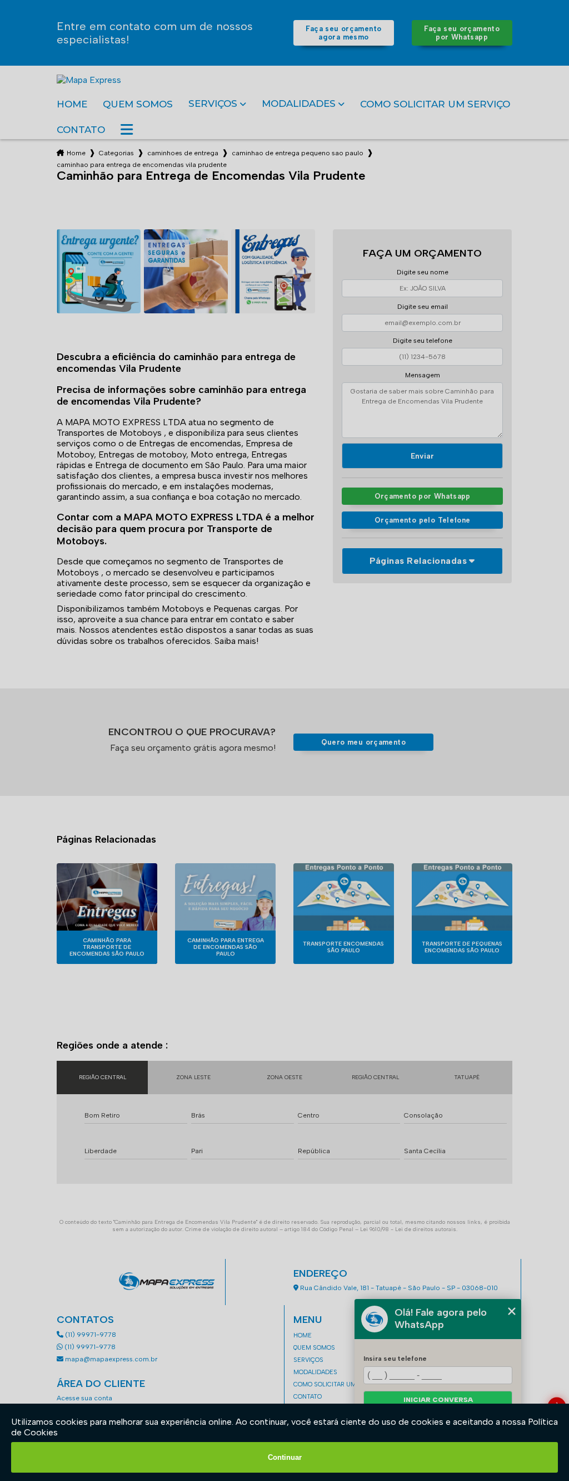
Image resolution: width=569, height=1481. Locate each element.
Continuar (285, 1457)
